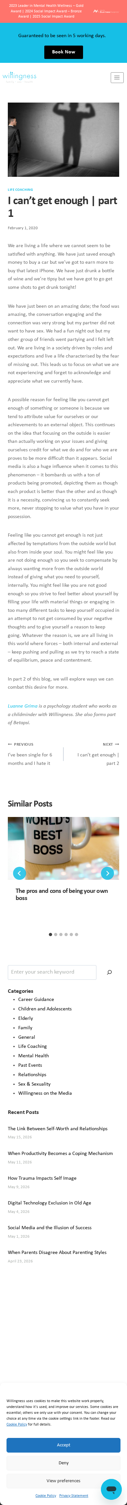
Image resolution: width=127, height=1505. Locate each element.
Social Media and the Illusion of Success (50, 1228)
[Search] (109, 972)
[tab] (50, 934)
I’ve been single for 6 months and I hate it (30, 754)
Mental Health (33, 1056)
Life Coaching (20, 190)
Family (25, 1028)
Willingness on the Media (45, 1093)
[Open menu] (117, 77)
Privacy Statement (73, 1496)
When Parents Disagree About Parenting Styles (57, 1252)
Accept (63, 1445)
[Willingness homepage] (55, 77)
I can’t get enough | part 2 (98, 754)
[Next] (107, 873)
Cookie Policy (17, 1425)
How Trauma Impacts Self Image (42, 1178)
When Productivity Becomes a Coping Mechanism (60, 1153)
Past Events (30, 1065)
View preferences (63, 1481)
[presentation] (63, 848)
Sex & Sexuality (34, 1084)
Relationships (32, 1074)
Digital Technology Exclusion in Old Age (49, 1203)
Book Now (63, 52)
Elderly (25, 1018)
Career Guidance (36, 999)
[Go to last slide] (19, 873)
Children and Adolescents (45, 1009)
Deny (64, 1463)
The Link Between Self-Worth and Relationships (57, 1129)
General (26, 1037)
